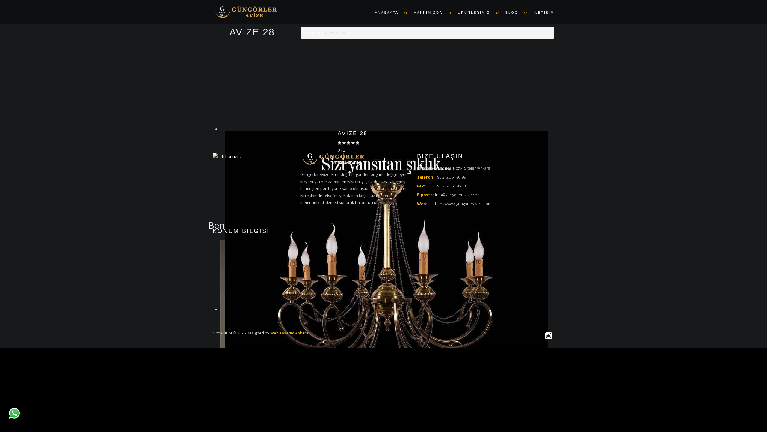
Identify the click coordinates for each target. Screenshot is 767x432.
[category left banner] (227, 156)
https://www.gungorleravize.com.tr (465, 203)
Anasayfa (314, 32)
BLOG (511, 12)
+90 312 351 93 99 (450, 177)
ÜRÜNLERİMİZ (474, 12)
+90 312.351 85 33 (450, 186)
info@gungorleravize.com (458, 194)
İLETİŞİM (544, 12)
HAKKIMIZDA (428, 12)
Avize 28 (353, 133)
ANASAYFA (386, 12)
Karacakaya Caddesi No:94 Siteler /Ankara (453, 168)
